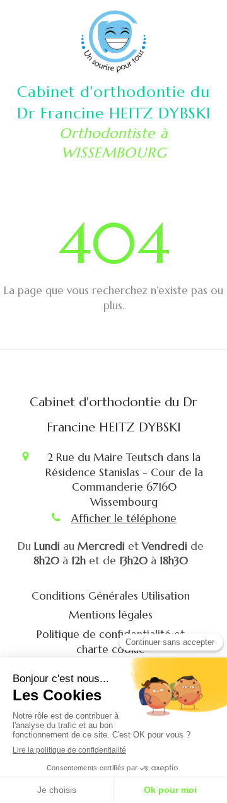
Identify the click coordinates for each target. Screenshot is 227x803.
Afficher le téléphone (124, 518)
